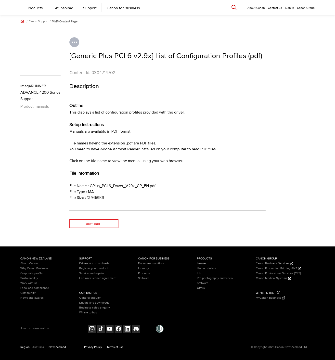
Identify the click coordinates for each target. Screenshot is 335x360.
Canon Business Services (273, 263)
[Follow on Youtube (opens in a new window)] (110, 329)
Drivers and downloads (94, 263)
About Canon (29, 263)
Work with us (29, 283)
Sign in (289, 8)
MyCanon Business (269, 298)
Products (35, 8)
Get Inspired (62, 8)
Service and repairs (91, 273)
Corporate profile (31, 273)
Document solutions (151, 263)
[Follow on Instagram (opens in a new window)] (92, 329)
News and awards (32, 298)
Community (28, 293)
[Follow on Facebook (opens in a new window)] (118, 329)
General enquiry (90, 298)
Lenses (201, 263)
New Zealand (57, 347)
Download (92, 224)
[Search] (234, 7)
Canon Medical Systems (272, 278)
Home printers (206, 268)
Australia (38, 347)
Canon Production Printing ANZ (277, 268)
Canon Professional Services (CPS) (278, 273)
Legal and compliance (34, 288)
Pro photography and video (215, 278)
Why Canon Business (34, 268)
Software (144, 278)
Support (90, 8)
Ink (199, 273)
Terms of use (115, 347)
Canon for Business (123, 8)
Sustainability (29, 278)
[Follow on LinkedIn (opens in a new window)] (127, 329)
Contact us (275, 8)
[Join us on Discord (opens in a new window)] (136, 329)
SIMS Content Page (64, 22)
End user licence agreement (97, 278)
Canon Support (39, 22)
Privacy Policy (93, 347)
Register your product (93, 268)
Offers (201, 288)
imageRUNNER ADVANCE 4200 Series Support (40, 92)
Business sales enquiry (94, 307)
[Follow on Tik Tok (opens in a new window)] (101, 329)
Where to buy (88, 312)
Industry (143, 268)
